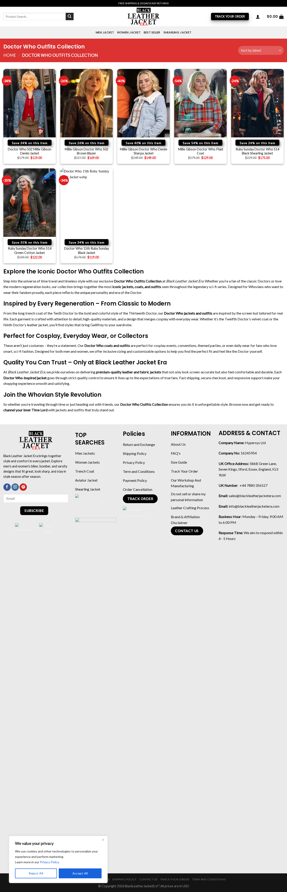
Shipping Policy (124, 879)
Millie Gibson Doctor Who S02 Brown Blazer (86, 151)
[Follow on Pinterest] (23, 487)
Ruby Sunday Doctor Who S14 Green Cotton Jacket (29, 251)
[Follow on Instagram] (15, 487)
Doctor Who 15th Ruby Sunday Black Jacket (86, 251)
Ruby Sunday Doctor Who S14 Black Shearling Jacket (257, 151)
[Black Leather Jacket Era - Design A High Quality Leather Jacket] (143, 16)
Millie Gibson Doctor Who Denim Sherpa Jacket (143, 151)
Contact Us (148, 879)
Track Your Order (174, 879)
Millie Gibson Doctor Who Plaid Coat (200, 151)
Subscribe (34, 511)
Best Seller (152, 32)
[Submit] (69, 16)
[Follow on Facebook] (7, 487)
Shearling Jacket (177, 32)
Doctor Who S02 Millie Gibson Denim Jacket (29, 151)
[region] (58, 859)
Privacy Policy (49, 862)
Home (9, 55)
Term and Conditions (209, 879)
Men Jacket (105, 32)
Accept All (80, 873)
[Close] (103, 839)
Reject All (36, 873)
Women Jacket (129, 32)
